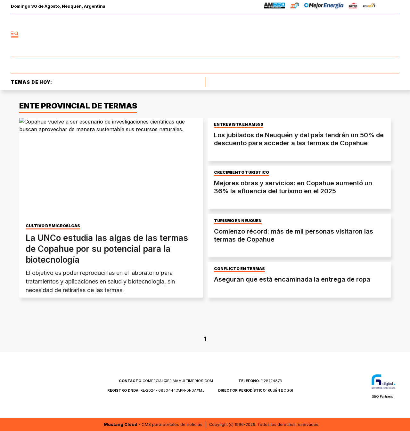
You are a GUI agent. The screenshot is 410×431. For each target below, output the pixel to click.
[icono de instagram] (380, 35)
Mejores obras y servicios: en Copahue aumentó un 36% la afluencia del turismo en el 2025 (293, 187)
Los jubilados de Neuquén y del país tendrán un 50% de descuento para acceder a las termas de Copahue (299, 139)
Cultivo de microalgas (53, 226)
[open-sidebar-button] (15, 35)
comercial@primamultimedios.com (166, 381)
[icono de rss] (394, 35)
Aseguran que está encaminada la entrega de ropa (292, 279)
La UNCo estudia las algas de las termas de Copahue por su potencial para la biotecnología (107, 249)
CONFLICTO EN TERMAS (239, 269)
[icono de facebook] (352, 35)
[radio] (274, 7)
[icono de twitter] (366, 35)
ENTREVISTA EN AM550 (238, 124)
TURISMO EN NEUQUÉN (238, 221)
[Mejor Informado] (205, 35)
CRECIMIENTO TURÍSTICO (241, 172)
